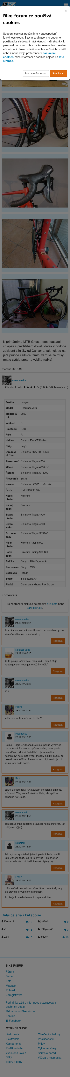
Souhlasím (58, 73)
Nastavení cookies (35, 73)
